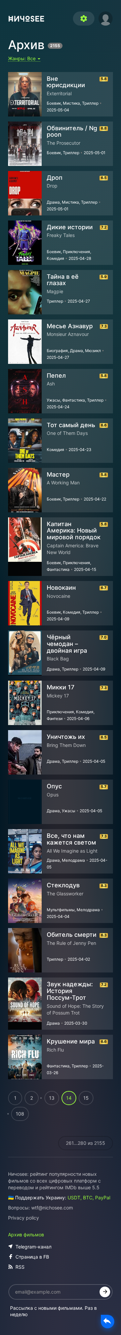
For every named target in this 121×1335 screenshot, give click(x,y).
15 (86, 1098)
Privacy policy (23, 1218)
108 (20, 1114)
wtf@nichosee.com (52, 1207)
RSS (20, 1267)
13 (51, 1098)
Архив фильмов (26, 1234)
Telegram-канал (33, 1247)
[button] (105, 18)
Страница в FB (32, 1257)
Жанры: (22, 58)
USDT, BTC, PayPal (89, 1197)
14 (69, 1098)
